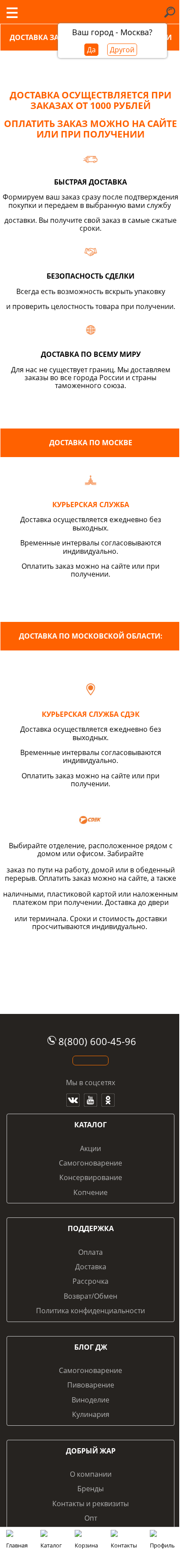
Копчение (90, 1192)
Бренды (90, 1488)
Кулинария (90, 1414)
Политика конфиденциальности (90, 1310)
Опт (90, 1518)
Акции (90, 1148)
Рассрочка (90, 1281)
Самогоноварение (90, 1163)
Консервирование (90, 1177)
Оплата (90, 1252)
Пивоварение (90, 1385)
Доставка (90, 1266)
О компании (91, 1474)
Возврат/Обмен (90, 1296)
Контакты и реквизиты (90, 1503)
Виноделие (90, 1400)
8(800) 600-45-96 (97, 1041)
